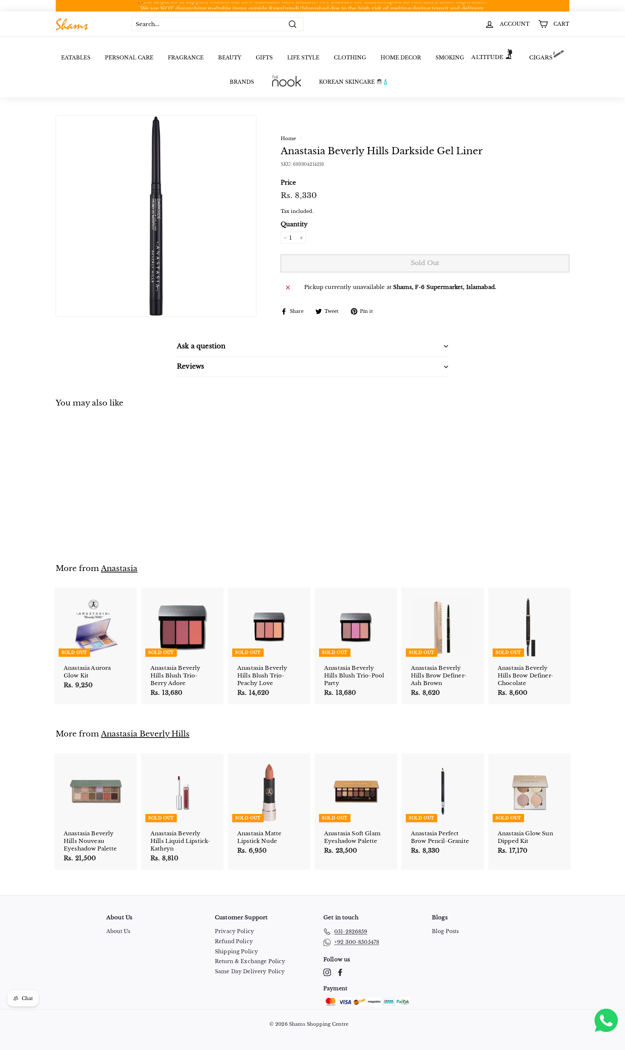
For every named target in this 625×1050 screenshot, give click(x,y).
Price (288, 182)
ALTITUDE (487, 57)
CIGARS (541, 57)
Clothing (350, 57)
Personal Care (129, 57)
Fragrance (186, 57)
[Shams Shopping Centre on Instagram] (327, 972)
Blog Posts (445, 931)
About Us (118, 931)
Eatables (75, 57)
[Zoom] (156, 216)
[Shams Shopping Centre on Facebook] (340, 972)
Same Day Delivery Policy (250, 971)
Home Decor (400, 57)
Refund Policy (234, 941)
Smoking (449, 57)
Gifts (264, 57)
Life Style (303, 57)
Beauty (229, 57)
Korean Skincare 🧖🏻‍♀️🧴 (353, 82)
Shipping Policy (236, 951)
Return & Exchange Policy (250, 961)
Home (288, 138)
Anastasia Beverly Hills (145, 734)
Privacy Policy (234, 931)
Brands (242, 82)
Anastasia (119, 568)
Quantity (294, 224)
